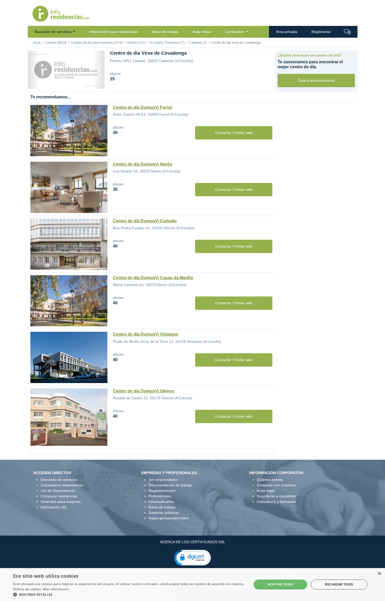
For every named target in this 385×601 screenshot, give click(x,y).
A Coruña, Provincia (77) (167, 42)
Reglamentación (161, 490)
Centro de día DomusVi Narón (142, 164)
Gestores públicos (163, 512)
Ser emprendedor (163, 480)
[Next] (98, 69)
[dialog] (192, 584)
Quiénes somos (270, 480)
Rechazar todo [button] (339, 584)
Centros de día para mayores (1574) (97, 42)
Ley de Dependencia (58, 490)
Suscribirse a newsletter (276, 496)
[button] (192, 557)
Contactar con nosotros (276, 485)
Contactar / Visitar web (233, 133)
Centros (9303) (56, 42)
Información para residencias (113, 32)
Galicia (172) (136, 42)
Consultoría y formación (276, 501)
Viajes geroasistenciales (168, 518)
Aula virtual (202, 32)
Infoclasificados (161, 501)
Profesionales (159, 496)
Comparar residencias (59, 496)
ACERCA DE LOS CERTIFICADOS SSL (192, 542)
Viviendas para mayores (61, 501)
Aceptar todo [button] (280, 584)
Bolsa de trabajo (165, 32)
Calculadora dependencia (62, 485)
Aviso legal (265, 490)
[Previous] (33, 69)
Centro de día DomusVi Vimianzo (145, 334)
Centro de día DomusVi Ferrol (142, 107)
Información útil (53, 507)
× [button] (379, 574)
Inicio (37, 42)
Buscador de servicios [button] (53, 32)
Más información (56, 589)
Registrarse (321, 32)
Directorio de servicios (59, 480)
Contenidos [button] (235, 32)
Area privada (286, 32)
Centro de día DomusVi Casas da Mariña (153, 278)
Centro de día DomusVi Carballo (145, 221)
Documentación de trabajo (170, 485)
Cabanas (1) (198, 42)
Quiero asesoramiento (316, 80)
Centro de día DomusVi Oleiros (143, 391)
